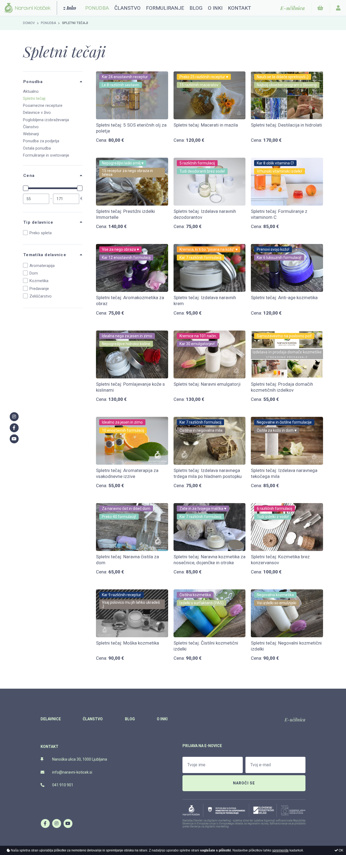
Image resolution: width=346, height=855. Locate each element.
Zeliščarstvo (40, 296)
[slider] (25, 188)
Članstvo (127, 8)
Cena (29, 175)
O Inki (215, 8)
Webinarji (31, 133)
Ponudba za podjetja (41, 140)
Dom (33, 273)
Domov (29, 23)
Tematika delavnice (44, 254)
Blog (195, 8)
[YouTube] (67, 823)
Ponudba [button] (97, 8)
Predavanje (39, 288)
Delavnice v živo (37, 112)
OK (340, 850)
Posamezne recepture (42, 105)
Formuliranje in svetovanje (46, 155)
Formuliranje (165, 8)
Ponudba (48, 23)
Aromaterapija (42, 265)
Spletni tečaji (34, 98)
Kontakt (239, 8)
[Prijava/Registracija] (338, 8)
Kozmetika (38, 280)
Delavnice (51, 719)
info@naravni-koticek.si (71, 772)
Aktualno (31, 91)
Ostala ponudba (37, 148)
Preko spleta (40, 232)
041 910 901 (62, 785)
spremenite (280, 850)
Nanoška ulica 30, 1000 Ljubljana (79, 759)
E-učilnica (295, 719)
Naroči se (244, 783)
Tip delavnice (38, 222)
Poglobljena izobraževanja (46, 119)
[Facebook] (45, 823)
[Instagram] (56, 823)
